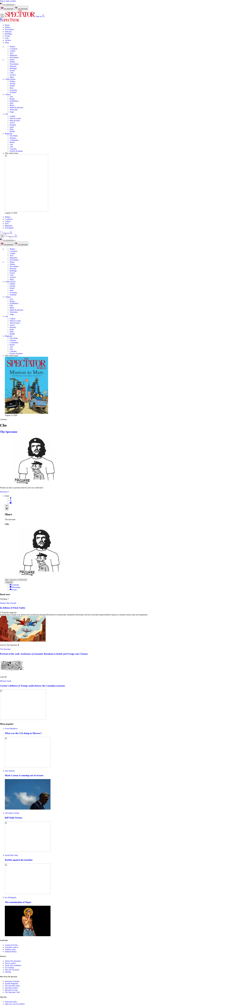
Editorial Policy (11, 952)
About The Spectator (13, 961)
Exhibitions (14, 101)
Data (11, 88)
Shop (7, 42)
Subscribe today (11, 1002)
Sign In (38, 16)
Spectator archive (11, 988)
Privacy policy (10, 963)
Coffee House (10, 79)
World (12, 86)
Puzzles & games (16, 151)
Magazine (13, 55)
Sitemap (8, 972)
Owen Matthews (11, 728)
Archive (8, 40)
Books (12, 99)
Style (12, 129)
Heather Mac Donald (8, 603)
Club (7, 38)
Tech (11, 53)
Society (12, 84)
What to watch (15, 118)
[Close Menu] (2, 236)
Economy (13, 90)
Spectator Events (11, 990)
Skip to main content (8, 1)
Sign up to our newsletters (15, 1004)
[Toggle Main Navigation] (2, 16)
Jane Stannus (10, 771)
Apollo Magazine (11, 983)
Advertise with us (11, 947)
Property (13, 125)
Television (14, 110)
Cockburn (13, 49)
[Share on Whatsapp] (11, 503)
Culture (12, 51)
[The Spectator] (20, 16)
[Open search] (1, 233)
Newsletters (9, 29)
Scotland (13, 92)
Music (12, 105)
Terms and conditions (13, 965)
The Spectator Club (12, 992)
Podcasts (8, 32)
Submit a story (10, 949)
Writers (7, 27)
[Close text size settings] (7, 508)
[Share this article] (7, 505)
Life (6, 114)
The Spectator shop (12, 986)
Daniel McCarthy (11, 855)
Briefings (8, 34)
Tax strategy (9, 968)
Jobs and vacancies (12, 970)
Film (11, 103)
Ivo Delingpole (10, 897)
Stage (12, 112)
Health (12, 131)
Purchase (3, 492)
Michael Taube (5, 681)
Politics (12, 47)
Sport (12, 127)
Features (13, 138)
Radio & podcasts (16, 107)
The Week (14, 136)
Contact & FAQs (11, 945)
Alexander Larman (12, 813)
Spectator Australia (12, 981)
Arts (11, 97)
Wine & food (15, 121)
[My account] (43, 16)
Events (7, 36)
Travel (12, 123)
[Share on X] (11, 501)
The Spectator (9, 431)
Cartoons (13, 149)
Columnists (14, 140)
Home (7, 25)
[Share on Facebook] (11, 498)
